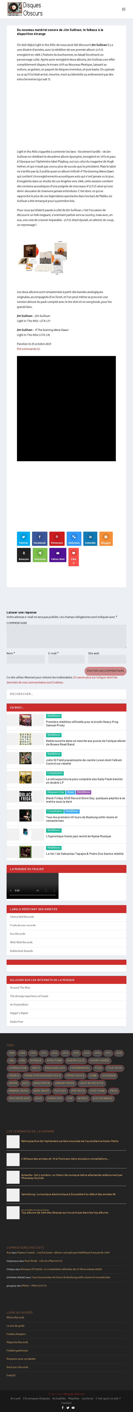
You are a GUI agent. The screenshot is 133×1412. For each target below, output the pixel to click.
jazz (25, 1083)
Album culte (76, 1061)
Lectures (87, 1399)
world (83, 1099)
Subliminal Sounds (21, 951)
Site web (93, 653)
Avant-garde (99, 1061)
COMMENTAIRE (17, 623)
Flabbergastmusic (17, 1351)
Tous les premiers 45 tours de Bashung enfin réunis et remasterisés (70, 1277)
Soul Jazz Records (17, 1367)
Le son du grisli (15, 1326)
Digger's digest (19, 1013)
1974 (76, 1053)
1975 (87, 1053)
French (14, 1076)
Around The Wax (20, 988)
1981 (11, 1061)
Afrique (36, 1061)
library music (65, 1083)
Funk (93, 1076)
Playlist (60, 1091)
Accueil (16, 1399)
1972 (54, 1053)
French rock (75, 1076)
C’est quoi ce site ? (108, 1399)
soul (38, 1099)
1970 (33, 1053)
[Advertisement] (66, 116)
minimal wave (19, 1091)
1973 (65, 1053)
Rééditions (53, 716)
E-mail (53, 653)
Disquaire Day (55, 792)
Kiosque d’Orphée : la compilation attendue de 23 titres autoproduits (61, 1269)
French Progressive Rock (42, 1076)
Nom (11, 653)
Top (70, 1099)
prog (113, 1091)
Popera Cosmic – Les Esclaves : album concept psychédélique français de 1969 (63, 1253)
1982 (22, 1061)
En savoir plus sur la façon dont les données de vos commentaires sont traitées (62, 680)
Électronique (103, 1099)
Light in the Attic (92, 1083)
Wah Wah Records (21, 942)
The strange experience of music (29, 996)
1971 (44, 1053)
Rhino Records (15, 1318)
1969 (22, 1053)
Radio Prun (16, 1022)
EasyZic (11, 1375)
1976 (97, 1053)
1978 (119, 1053)
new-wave (41, 1091)
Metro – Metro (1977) (34, 1286)
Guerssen (109, 1076)
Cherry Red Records (22, 917)
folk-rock (114, 1068)
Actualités (59, 1399)
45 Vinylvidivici (19, 1005)
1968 (11, 1053)
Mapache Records (17, 1342)
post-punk (97, 1091)
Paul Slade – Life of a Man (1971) (43, 1261)
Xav (9, 1253)
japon (13, 1083)
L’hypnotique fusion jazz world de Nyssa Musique (78, 836)
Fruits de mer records (23, 925)
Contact (66, 1403)
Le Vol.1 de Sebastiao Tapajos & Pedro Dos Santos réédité (84, 853)
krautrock (42, 1083)
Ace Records (17, 934)
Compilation (54, 773)
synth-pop (54, 1099)
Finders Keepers (16, 1334)
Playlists (73, 1399)
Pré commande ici (28, 349)
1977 (108, 1053)
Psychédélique (19, 1099)
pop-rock (78, 1091)
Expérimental (80, 1068)
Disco (36, 1068)
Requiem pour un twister (21, 1359)
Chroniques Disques (36, 1399)
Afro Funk (54, 1061)
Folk (98, 1068)
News (70, 792)
